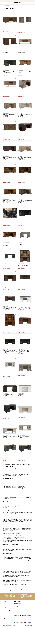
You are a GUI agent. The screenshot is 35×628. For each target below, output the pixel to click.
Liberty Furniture (21, 263)
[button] (31, 11)
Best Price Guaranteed (6, 606)
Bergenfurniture (7, 625)
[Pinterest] (31, 625)
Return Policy (16, 606)
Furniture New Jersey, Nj (6, 610)
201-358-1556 (5, 618)
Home (3, 5)
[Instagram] (27, 625)
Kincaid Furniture (6, 455)
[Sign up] (31, 618)
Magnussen (20, 242)
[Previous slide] (4, 20)
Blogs (3, 609)
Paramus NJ (4, 566)
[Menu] (1, 3)
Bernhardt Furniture (21, 435)
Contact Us (4, 607)
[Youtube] (28, 625)
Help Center (25, 595)
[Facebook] (25, 625)
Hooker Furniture (6, 27)
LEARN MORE (6, 597)
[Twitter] (30, 625)
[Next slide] (15, 20)
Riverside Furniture (21, 371)
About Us (4, 603)
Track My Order (16, 604)
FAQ (28, 595)
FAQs (14, 607)
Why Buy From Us (5, 604)
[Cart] (34, 3)
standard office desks (8, 480)
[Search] (3, 3)
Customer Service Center (17, 603)
